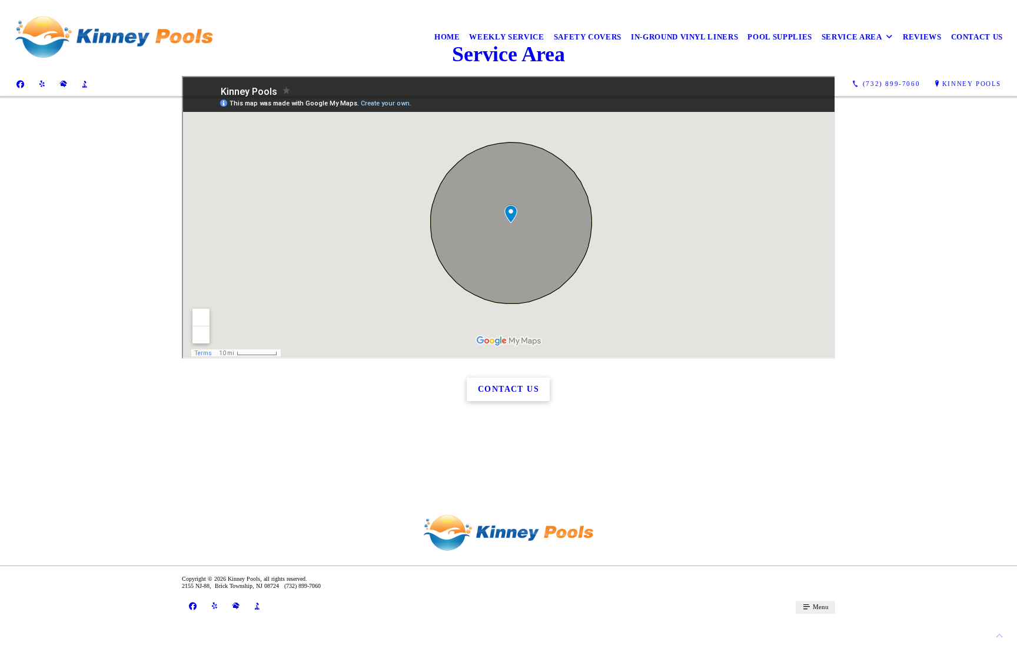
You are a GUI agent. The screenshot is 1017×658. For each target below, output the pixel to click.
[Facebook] (20, 84)
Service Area (852, 36)
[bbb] (84, 84)
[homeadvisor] (63, 84)
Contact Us (977, 36)
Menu (820, 606)
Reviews (922, 36)
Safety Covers (588, 36)
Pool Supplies (779, 36)
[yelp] (42, 84)
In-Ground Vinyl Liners (684, 36)
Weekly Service (506, 36)
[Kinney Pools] (114, 36)
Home (447, 36)
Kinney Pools (971, 83)
